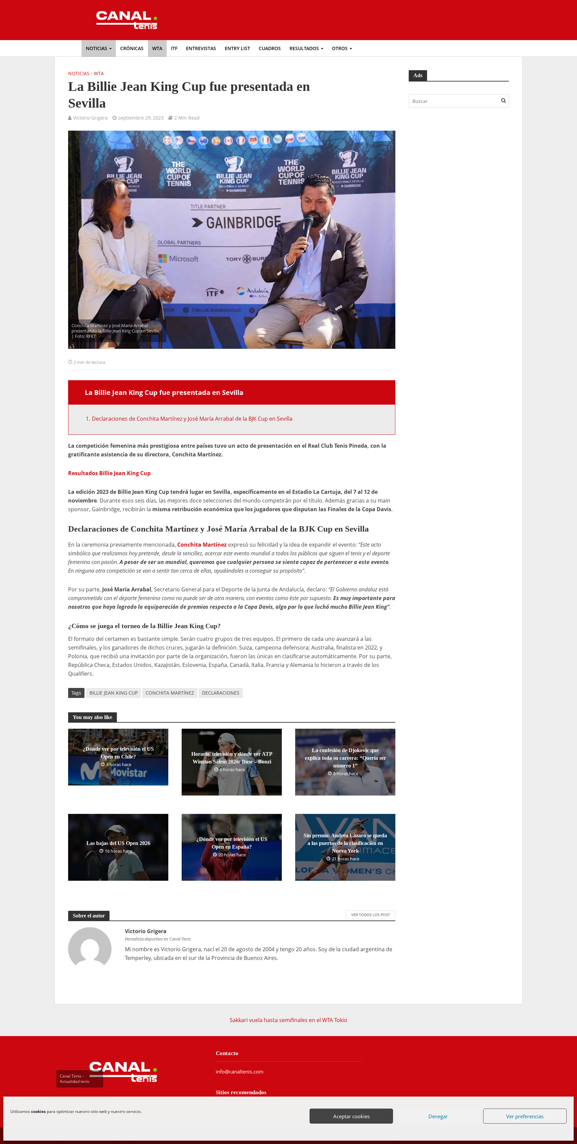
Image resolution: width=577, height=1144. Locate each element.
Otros (340, 48)
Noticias (96, 48)
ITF (174, 48)
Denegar (438, 1116)
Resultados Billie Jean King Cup (109, 473)
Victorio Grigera (90, 118)
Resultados (304, 48)
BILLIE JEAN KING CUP (113, 693)
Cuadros (270, 48)
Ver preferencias (525, 1116)
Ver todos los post (370, 914)
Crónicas (132, 48)
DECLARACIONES (220, 693)
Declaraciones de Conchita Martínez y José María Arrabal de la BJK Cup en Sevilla (192, 418)
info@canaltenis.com (239, 1071)
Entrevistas (201, 48)
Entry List (237, 48)
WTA (157, 48)
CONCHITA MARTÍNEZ (170, 693)
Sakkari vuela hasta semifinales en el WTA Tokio (288, 1020)
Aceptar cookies (352, 1116)
